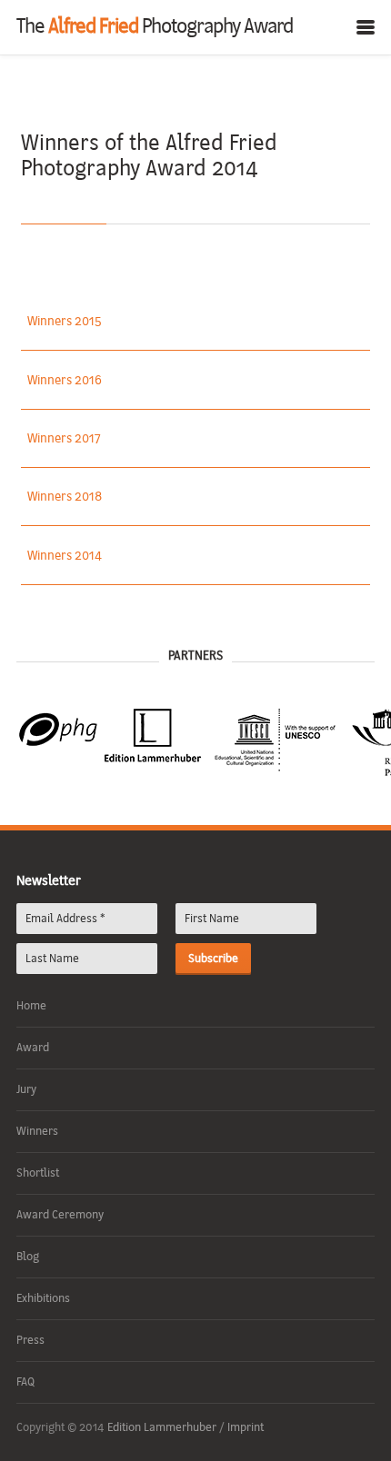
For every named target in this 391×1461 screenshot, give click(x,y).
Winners (37, 1132)
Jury (26, 1090)
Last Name (52, 959)
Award (32, 1048)
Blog (27, 1257)
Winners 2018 (64, 497)
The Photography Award (154, 27)
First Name (212, 919)
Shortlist (37, 1173)
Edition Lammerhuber (163, 1428)
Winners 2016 (64, 381)
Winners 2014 (64, 556)
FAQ (25, 1382)
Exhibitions (43, 1299)
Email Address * (65, 919)
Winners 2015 (64, 322)
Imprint (245, 1428)
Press (30, 1341)
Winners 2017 (64, 439)
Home (31, 1006)
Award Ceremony (60, 1215)
